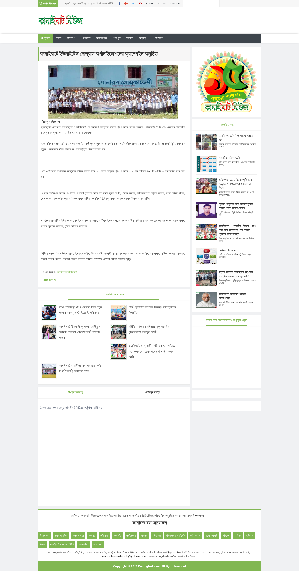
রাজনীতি (86, 38)
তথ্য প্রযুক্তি (61, 536)
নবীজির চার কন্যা (227, 250)
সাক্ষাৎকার (97, 544)
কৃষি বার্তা (104, 536)
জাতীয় (58, 38)
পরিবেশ (226, 536)
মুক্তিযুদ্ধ (156, 536)
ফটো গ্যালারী (211, 536)
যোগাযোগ (159, 38)
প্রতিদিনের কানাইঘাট (66, 272)
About (162, 3)
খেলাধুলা (117, 38)
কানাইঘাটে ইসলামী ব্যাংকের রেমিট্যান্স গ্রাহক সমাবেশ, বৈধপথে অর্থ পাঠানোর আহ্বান (79, 332)
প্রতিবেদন (131, 536)
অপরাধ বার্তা (78, 536)
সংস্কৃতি (117, 536)
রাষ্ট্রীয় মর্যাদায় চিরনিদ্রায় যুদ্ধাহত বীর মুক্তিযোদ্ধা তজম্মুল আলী (149, 329)
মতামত (92, 536)
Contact (175, 3)
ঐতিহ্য (238, 536)
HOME (150, 3)
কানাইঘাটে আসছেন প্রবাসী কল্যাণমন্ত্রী (232, 296)
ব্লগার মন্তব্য (77, 392)
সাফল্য (144, 536)
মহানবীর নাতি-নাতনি (229, 158)
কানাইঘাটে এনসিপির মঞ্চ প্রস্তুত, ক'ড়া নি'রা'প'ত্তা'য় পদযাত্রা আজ (80, 368)
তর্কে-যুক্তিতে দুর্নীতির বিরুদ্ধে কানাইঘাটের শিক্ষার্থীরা (152, 310)
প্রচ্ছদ (46, 38)
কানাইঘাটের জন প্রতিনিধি (62, 544)
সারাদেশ (71, 38)
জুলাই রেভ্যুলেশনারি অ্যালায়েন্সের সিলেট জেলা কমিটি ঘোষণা (89, 4)
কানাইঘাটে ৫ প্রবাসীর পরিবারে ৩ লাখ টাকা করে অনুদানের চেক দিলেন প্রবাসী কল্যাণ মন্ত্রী (152, 351)
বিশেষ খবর (45, 536)
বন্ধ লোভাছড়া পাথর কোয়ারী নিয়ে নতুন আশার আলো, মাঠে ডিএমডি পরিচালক (80, 310)
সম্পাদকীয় (83, 544)
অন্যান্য (143, 38)
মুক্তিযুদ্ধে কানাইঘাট (175, 536)
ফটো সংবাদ (195, 536)
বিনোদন (129, 38)
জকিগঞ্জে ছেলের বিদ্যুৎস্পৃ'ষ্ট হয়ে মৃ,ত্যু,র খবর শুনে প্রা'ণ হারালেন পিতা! (235, 184)
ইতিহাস (249, 536)
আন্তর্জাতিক (101, 38)
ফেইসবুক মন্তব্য (152, 392)
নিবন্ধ (42, 544)
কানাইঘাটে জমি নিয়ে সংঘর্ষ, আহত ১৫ (236, 138)
